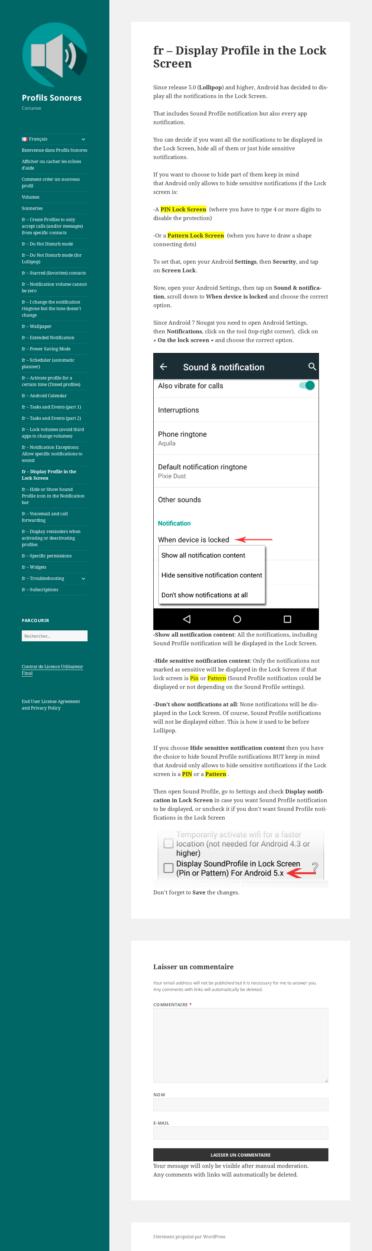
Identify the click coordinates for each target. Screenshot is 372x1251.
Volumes (30, 197)
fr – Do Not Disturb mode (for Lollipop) (52, 258)
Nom (159, 1095)
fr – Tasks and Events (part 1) (51, 407)
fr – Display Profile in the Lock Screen (49, 474)
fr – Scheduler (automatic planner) (48, 363)
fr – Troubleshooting (43, 578)
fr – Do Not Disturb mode (47, 244)
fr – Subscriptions (40, 589)
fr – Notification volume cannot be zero (54, 287)
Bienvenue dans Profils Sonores (54, 150)
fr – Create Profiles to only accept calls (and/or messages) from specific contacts (52, 226)
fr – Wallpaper (37, 326)
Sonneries (32, 208)
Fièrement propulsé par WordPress (189, 1237)
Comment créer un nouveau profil (51, 182)
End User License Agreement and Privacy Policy (51, 704)
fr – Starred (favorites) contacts (54, 273)
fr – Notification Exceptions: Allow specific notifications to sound (52, 453)
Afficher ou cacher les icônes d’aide (51, 164)
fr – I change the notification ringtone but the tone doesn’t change (51, 308)
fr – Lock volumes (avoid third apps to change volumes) (53, 432)
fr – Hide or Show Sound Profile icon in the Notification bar (53, 495)
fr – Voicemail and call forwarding (45, 517)
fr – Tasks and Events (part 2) (51, 418)
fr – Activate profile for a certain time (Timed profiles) (51, 381)
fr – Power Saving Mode (46, 349)
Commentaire (172, 1005)
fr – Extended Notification (48, 337)
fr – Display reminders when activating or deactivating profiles (51, 538)
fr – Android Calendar (44, 396)
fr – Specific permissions (47, 556)
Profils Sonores (52, 97)
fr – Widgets (34, 567)
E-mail (161, 1123)
